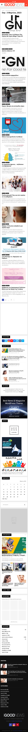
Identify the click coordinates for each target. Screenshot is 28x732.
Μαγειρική (4, 646)
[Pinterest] (17, 724)
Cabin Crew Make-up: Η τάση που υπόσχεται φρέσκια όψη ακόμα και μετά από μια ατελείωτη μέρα (17, 379)
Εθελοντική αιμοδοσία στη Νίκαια (12, 137)
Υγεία (3, 652)
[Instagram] (14, 724)
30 (14, 496)
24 (17, 494)
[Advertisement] (14, 319)
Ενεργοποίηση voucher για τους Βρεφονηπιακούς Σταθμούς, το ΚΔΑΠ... (14, 554)
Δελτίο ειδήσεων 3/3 (8, 51)
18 (20, 491)
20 (3, 494)
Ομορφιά (7, 193)
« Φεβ (3, 498)
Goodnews (4, 629)
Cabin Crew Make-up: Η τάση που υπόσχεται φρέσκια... (19, 584)
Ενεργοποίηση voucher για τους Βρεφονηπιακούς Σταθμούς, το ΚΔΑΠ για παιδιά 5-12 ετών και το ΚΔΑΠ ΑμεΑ (17, 350)
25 (20, 494)
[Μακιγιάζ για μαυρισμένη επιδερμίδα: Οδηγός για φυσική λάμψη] (5, 372)
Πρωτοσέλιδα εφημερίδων (10, 75)
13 (3, 491)
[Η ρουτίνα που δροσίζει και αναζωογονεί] (4, 680)
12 (24, 489)
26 (24, 494)
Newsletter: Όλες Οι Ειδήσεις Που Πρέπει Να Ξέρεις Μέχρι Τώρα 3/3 (12, 35)
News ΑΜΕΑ (4, 631)
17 (17, 491)
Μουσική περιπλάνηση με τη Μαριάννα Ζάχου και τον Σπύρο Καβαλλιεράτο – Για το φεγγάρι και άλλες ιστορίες (17, 358)
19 (24, 491)
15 (10, 491)
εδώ (21, 473)
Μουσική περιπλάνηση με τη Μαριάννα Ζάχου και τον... (7, 572)
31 (17, 496)
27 (3, 496)
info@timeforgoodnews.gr (16, 721)
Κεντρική (3, 32)
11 (20, 489)
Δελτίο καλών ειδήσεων (7, 637)
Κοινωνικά (7, 32)
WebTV (3, 633)
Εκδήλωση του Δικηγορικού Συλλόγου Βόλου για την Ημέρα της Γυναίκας (13, 288)
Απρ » (6, 498)
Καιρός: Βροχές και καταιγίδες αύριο (13, 106)
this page (21, 391)
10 (17, 489)
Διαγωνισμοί (5, 639)
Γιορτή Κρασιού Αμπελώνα (14, 364)
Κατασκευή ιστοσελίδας (17, 730)
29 (10, 496)
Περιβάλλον (4, 650)
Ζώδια (3, 641)
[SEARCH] (24, 504)
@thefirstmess (14, 622)
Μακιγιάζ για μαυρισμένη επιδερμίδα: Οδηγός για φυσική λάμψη (16, 371)
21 (7, 494)
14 (7, 491)
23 (14, 494)
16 (14, 491)
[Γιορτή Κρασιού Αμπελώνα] (5, 366)
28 (7, 496)
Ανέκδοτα (4, 635)
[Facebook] (10, 724)
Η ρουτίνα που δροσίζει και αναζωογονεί (15, 679)
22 (10, 494)
